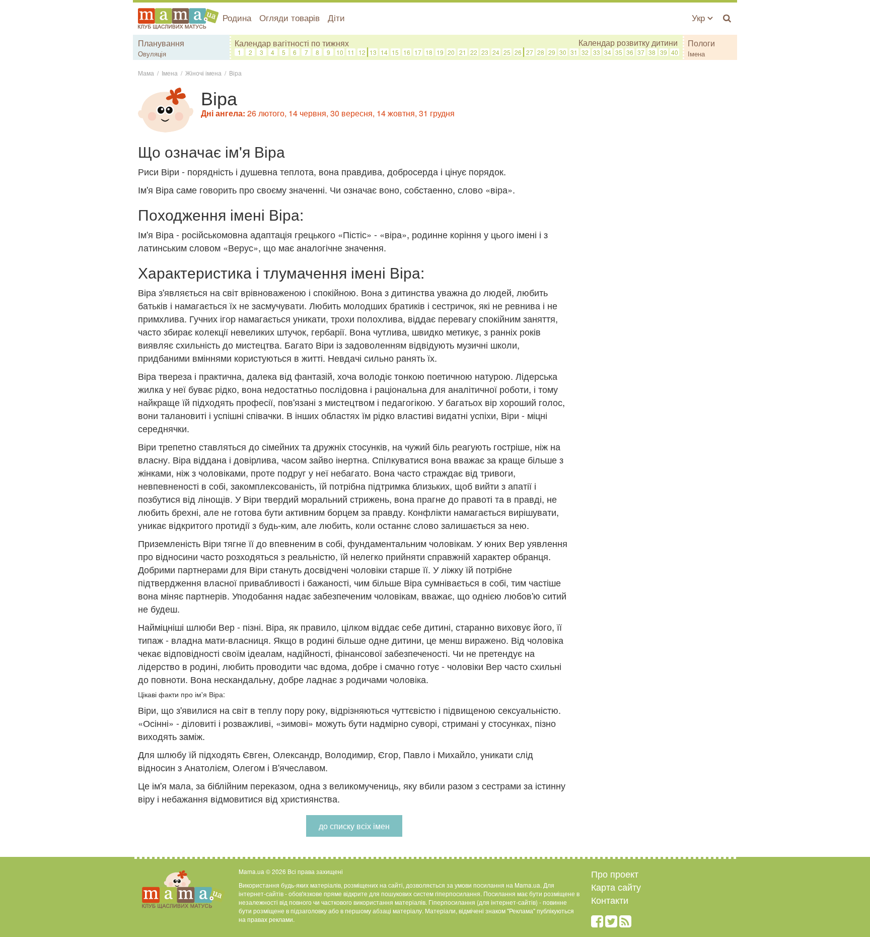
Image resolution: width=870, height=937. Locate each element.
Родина (237, 17)
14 (384, 52)
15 (395, 52)
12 (362, 52)
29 (551, 52)
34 (607, 52)
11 (350, 52)
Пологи (701, 43)
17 (417, 52)
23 (484, 52)
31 (573, 52)
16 (406, 52)
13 (373, 52)
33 (596, 52)
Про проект (614, 873)
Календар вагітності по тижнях (292, 43)
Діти (336, 17)
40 (674, 52)
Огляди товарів (289, 17)
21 (462, 52)
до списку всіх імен (354, 826)
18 (428, 52)
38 (652, 52)
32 (585, 52)
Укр (699, 17)
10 (339, 52)
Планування (161, 43)
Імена (696, 53)
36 (629, 52)
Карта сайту (616, 886)
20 (451, 52)
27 (529, 52)
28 (540, 52)
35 (618, 52)
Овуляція (152, 53)
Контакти (609, 899)
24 (495, 52)
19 (440, 52)
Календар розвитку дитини (628, 42)
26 (518, 52)
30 (562, 52)
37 (640, 52)
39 (663, 52)
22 (473, 52)
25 (507, 52)
